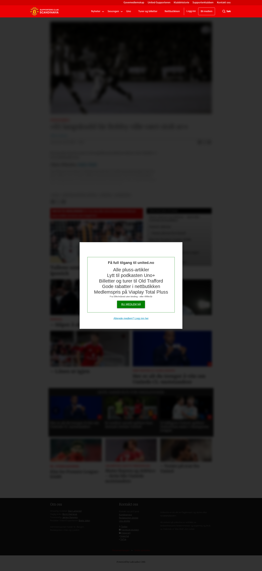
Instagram (126, 533)
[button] (56, 410)
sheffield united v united (80, 195)
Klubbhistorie (181, 2)
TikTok (123, 539)
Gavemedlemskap (134, 2)
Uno (128, 11)
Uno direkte (124, 521)
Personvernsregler (121, 550)
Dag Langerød (75, 511)
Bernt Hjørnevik (69, 514)
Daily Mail (87, 165)
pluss (55, 195)
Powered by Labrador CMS (131, 562)
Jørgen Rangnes (70, 517)
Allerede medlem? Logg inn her (131, 318)
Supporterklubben (203, 2)
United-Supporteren (159, 2)
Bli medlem (206, 11)
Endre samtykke (142, 550)
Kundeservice (125, 515)
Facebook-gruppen (130, 530)
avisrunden (122, 195)
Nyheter (95, 11)
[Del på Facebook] (199, 142)
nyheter (105, 195)
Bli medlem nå (131, 304)
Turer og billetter (147, 11)
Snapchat (124, 536)
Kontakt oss (224, 2)
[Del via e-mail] (209, 142)
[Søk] (224, 11)
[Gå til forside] (44, 11)
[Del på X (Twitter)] (204, 142)
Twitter (124, 527)
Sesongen (113, 11)
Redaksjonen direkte (128, 518)
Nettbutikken (172, 11)
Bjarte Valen (84, 520)
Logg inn (191, 11)
